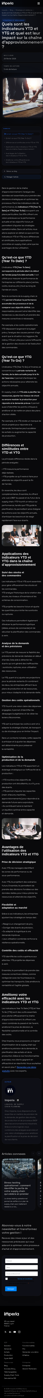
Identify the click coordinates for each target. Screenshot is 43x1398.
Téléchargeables (10, 1372)
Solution (7, 1346)
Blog (11, 10)
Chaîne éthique (18, 1395)
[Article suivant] (39, 1153)
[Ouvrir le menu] (38, 3)
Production (8, 1355)
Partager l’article (12, 177)
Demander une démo (30, 1352)
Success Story (9, 1369)
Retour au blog (12, 171)
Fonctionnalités (28, 1346)
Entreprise (26, 1366)
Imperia (4, 10)
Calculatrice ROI (10, 1378)
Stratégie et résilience (24, 10)
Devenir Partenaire (29, 1369)
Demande (7, 1349)
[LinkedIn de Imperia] (18, 1100)
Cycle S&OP (8, 1358)
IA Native (25, 1355)
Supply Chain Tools (11, 1375)
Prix (23, 1349)
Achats (7, 1352)
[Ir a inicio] (7, 3)
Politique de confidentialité (19, 1391)
